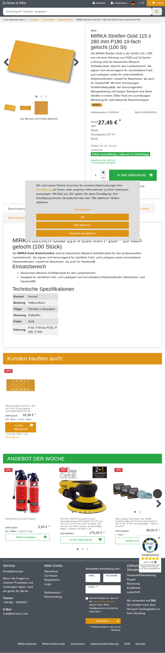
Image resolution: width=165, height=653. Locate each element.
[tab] (17, 208)
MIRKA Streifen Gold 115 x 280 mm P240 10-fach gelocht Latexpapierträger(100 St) (20, 408)
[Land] (133, 3)
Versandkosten (12, 437)
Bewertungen (16, 217)
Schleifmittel (48, 20)
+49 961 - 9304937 (15, 602)
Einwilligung (43, 189)
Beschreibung (17, 208)
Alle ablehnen (82, 225)
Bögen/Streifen (65, 20)
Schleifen (33, 20)
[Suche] (157, 11)
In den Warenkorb (21, 427)
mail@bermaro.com (15, 613)
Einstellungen (82, 209)
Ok (82, 217)
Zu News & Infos (14, 3)
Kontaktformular (13, 571)
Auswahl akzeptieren (82, 233)
